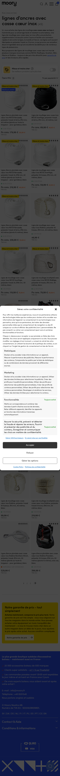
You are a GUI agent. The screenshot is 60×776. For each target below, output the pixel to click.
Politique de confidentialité (35, 467)
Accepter (30, 445)
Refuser (30, 453)
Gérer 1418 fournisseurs (14, 438)
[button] (55, 309)
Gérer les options (30, 460)
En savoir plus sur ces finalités (36, 438)
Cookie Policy (18, 467)
